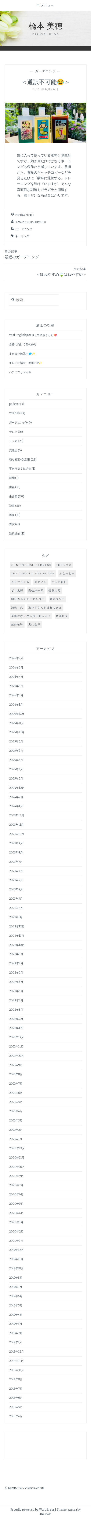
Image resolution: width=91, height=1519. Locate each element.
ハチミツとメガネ (20, 372)
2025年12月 (16, 714)
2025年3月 (16, 769)
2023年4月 (16, 889)
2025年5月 (16, 760)
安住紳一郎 (36, 590)
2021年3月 (15, 1120)
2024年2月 (16, 797)
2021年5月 (16, 1102)
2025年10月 (16, 732)
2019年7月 (15, 1287)
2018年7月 (15, 1388)
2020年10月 (17, 1167)
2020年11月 (16, 1157)
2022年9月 (16, 954)
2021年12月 (16, 1037)
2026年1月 (16, 704)
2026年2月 (16, 695)
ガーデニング (45, 71)
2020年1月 (16, 1241)
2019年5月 (15, 1305)
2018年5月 (16, 1407)
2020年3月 (16, 1222)
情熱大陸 (54, 590)
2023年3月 (16, 898)
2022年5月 (16, 991)
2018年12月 (16, 1351)
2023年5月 (16, 880)
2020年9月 (16, 1176)
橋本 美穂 (46, 25)
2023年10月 (16, 834)
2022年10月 (17, 945)
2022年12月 (17, 926)
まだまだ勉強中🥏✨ (22, 353)
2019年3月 (15, 1324)
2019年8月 (15, 1277)
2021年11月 (16, 1046)
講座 (12, 515)
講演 (12, 524)
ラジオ (13, 441)
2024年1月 (16, 806)
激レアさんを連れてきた (45, 607)
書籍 (12, 487)
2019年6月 (15, 1296)
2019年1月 (15, 1342)
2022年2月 (16, 1019)
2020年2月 (16, 1231)
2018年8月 (16, 1379)
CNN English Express (31, 565)
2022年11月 (16, 936)
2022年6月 (16, 982)
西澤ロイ (62, 616)
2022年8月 (16, 963)
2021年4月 (16, 1111)
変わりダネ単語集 (20, 468)
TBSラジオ (64, 565)
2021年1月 (15, 1139)
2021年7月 (15, 1083)
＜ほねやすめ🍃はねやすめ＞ (61, 272)
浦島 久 (17, 607)
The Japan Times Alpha (33, 573)
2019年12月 (16, 1250)
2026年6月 (16, 667)
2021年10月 (16, 1056)
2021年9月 (16, 1065)
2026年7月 (16, 658)
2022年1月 (16, 1028)
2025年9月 (16, 741)
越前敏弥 (17, 624)
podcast (14, 404)
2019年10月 (16, 1268)
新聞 (12, 478)
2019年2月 (15, 1333)
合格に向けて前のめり (23, 344)
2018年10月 (16, 1370)
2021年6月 (16, 1093)
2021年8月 (16, 1074)
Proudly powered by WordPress (32, 1509)
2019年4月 (15, 1315)
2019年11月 (16, 1259)
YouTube (15, 413)
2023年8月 (16, 852)
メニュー (47, 5)
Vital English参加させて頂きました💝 (33, 335)
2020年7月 (16, 1185)
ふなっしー (67, 573)
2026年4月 (16, 677)
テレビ (13, 432)
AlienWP (45, 1514)
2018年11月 (16, 1361)
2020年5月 (16, 1204)
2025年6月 (16, 751)
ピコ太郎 (17, 590)
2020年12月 (17, 1148)
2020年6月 (16, 1194)
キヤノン (40, 582)
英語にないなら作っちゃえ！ (31, 616)
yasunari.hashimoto (31, 222)
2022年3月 (16, 1009)
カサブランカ (20, 582)
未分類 (13, 496)
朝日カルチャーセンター (28, 598)
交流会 (13, 450)
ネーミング (22, 236)
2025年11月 (16, 723)
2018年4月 (16, 1416)
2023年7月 (16, 862)
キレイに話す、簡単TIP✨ (25, 363)
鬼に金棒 (34, 624)
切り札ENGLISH (19, 459)
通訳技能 (14, 533)
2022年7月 (16, 972)
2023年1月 (15, 917)
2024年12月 (17, 788)
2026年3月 (16, 686)
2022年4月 (16, 1000)
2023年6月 (16, 871)
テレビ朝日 (59, 582)
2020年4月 (16, 1213)
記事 (12, 506)
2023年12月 (16, 815)
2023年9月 (16, 843)
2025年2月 (16, 778)
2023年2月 (16, 908)
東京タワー (57, 598)
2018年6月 (16, 1398)
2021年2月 (16, 1130)
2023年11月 (16, 824)
